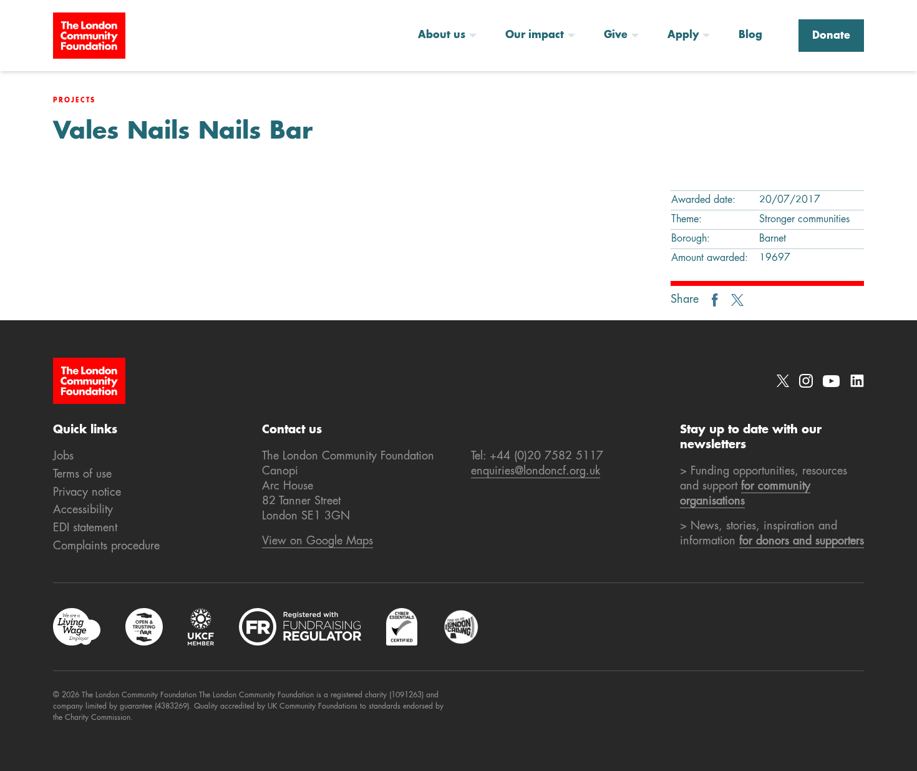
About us (441, 36)
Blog (750, 36)
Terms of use (82, 474)
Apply (683, 36)
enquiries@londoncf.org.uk (535, 471)
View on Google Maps (317, 541)
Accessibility (83, 510)
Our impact (534, 36)
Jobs (63, 456)
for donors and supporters (801, 541)
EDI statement (85, 528)
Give (616, 36)
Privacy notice (87, 492)
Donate (831, 36)
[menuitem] (451, 35)
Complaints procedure (106, 546)
